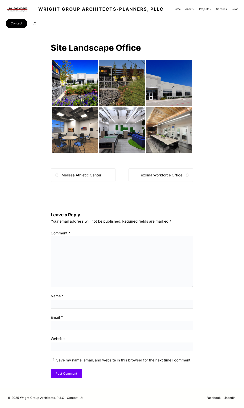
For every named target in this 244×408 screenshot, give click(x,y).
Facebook (213, 398)
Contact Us (75, 398)
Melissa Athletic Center (81, 175)
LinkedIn (229, 398)
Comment (60, 233)
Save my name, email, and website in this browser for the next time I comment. (123, 360)
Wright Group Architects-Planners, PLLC (101, 9)
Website (58, 338)
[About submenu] (194, 9)
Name (57, 296)
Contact (16, 23)
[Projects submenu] (211, 9)
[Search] (34, 23)
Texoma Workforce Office (160, 175)
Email (57, 317)
